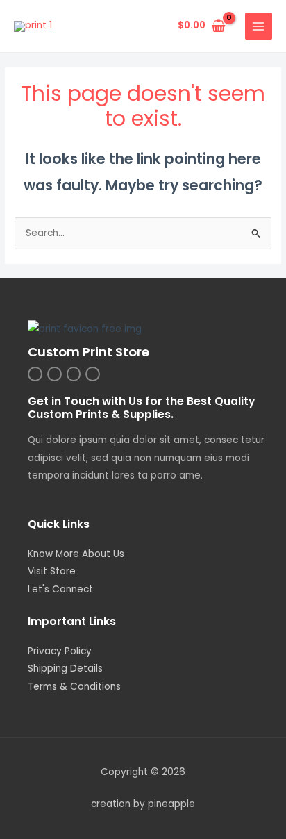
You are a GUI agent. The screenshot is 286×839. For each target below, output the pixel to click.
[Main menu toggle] (258, 26)
